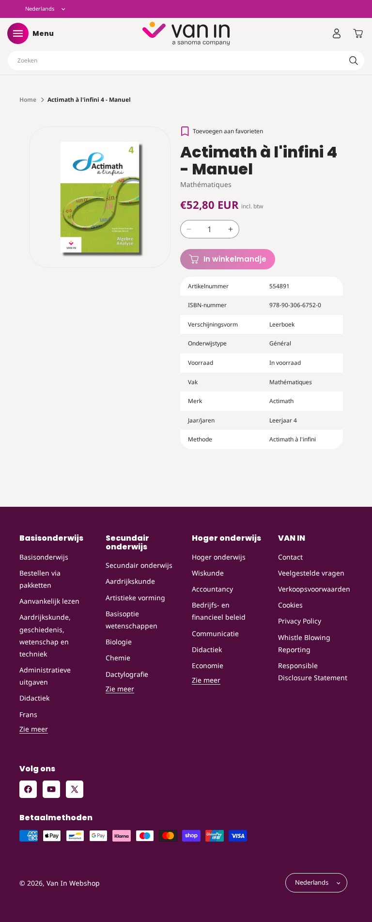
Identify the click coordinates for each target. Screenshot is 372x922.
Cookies (290, 604)
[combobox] (186, 60)
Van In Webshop (73, 883)
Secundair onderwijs (139, 565)
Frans (28, 714)
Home (27, 99)
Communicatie (215, 633)
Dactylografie (127, 674)
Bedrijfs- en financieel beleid (219, 611)
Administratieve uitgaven (45, 676)
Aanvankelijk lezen (49, 601)
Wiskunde (208, 573)
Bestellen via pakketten (40, 579)
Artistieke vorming (135, 597)
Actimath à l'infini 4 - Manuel (89, 99)
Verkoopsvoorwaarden (314, 589)
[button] (18, 33)
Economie (207, 665)
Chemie (118, 657)
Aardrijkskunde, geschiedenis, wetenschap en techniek (45, 635)
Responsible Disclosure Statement (312, 671)
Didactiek (34, 698)
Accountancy (212, 589)
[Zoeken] (353, 60)
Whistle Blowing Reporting (304, 643)
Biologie (119, 641)
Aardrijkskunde (130, 581)
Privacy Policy (299, 620)
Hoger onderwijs (219, 557)
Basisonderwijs (43, 557)
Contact (290, 557)
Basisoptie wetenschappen (131, 619)
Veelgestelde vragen (311, 573)
